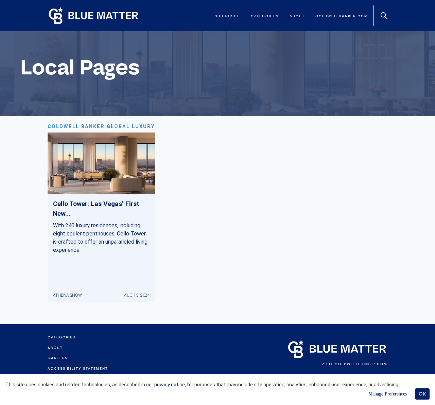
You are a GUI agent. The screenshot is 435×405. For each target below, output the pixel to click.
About (297, 16)
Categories (265, 16)
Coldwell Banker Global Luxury (101, 126)
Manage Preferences (387, 394)
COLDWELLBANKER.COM (361, 364)
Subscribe (227, 16)
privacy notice (169, 384)
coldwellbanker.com (341, 16)
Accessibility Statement (78, 368)
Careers (57, 358)
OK (422, 394)
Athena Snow (67, 295)
